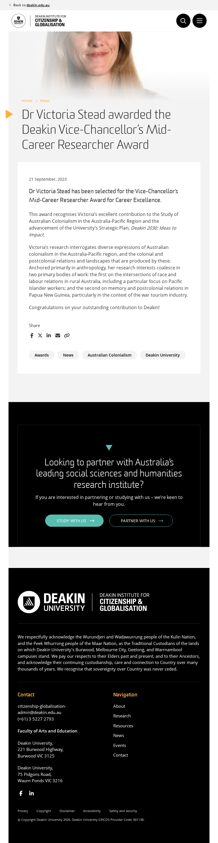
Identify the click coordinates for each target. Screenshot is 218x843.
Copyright (44, 811)
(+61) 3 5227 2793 (36, 719)
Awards (42, 355)
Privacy (23, 811)
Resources (123, 725)
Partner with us (138, 521)
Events (119, 745)
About (119, 706)
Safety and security (123, 811)
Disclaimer (67, 811)
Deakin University (163, 355)
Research (122, 716)
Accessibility (92, 811)
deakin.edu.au (38, 5)
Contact (120, 755)
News (44, 100)
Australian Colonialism (109, 355)
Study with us (71, 521)
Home (27, 100)
